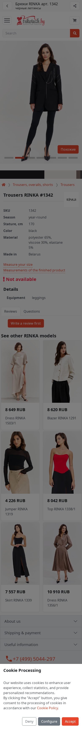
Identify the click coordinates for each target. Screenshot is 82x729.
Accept (70, 721)
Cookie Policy (47, 708)
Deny (29, 721)
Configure (49, 721)
